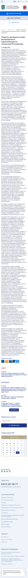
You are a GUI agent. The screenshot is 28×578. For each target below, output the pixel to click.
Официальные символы (8, 510)
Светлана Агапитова (7, 497)
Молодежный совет (7, 521)
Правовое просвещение (9, 549)
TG (4, 471)
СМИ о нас (4, 542)
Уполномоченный (7, 494)
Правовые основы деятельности (10, 505)
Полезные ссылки (6, 564)
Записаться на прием (15, 13)
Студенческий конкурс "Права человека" (13, 556)
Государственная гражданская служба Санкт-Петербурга (12, 515)
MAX (9, 471)
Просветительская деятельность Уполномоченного (11, 552)
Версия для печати (6, 358)
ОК (7, 471)
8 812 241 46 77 (9, 484)
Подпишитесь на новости (8, 417)
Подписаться (15, 425)
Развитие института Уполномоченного (12, 507)
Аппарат (3, 502)
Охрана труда (5, 524)
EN (26, 1)
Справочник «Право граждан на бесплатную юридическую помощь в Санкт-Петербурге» (12, 560)
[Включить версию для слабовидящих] (15, 1)
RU (22, 1)
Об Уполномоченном (7, 500)
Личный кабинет (6, 526)
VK (2, 471)
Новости (4, 534)
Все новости (14, 410)
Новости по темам (6, 539)
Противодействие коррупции (9, 519)
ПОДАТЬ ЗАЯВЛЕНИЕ (15, 18)
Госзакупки (4, 512)
